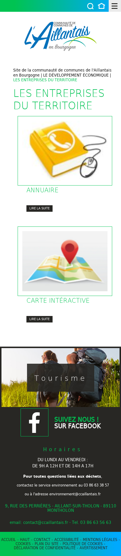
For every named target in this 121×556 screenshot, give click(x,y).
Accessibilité (66, 539)
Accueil (101, 6)
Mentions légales (100, 539)
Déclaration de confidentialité (44, 548)
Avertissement (93, 548)
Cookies (23, 544)
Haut (25, 539)
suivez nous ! (77, 422)
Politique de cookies (82, 544)
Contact (42, 539)
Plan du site (46, 544)
